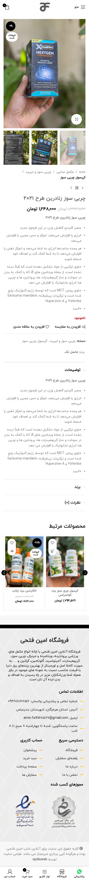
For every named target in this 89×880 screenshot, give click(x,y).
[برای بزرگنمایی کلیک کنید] (76, 119)
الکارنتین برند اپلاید (24, 591)
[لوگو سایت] (45, 7)
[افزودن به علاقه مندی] (52, 543)
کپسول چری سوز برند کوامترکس (65, 593)
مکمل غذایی (65, 172)
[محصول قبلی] (82, 188)
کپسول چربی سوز (72, 177)
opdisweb (40, 859)
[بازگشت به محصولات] (77, 188)
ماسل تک (71, 352)
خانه (82, 172)
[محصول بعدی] (71, 188)
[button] (80, 73)
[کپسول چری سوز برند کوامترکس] (65, 561)
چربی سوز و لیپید (38, 172)
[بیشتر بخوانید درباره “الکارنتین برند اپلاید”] (12, 551)
